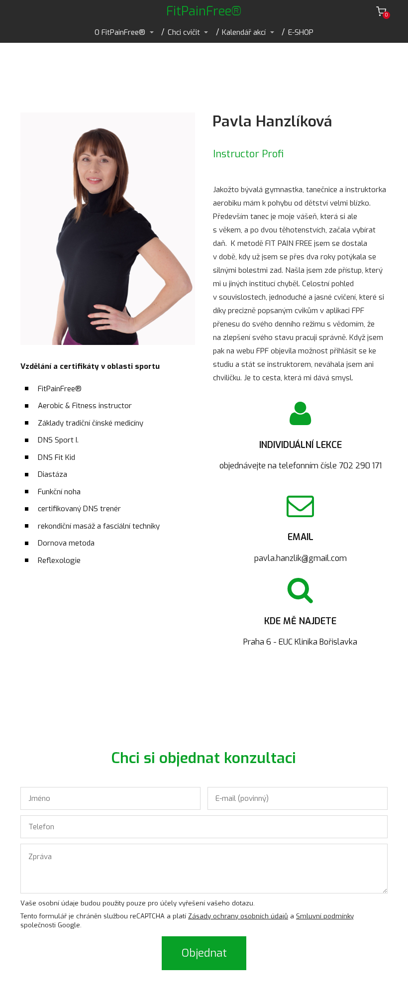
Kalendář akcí (244, 32)
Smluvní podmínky (325, 916)
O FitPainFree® (120, 32)
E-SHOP (300, 32)
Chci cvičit (184, 32)
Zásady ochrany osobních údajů (238, 916)
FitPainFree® (204, 11)
